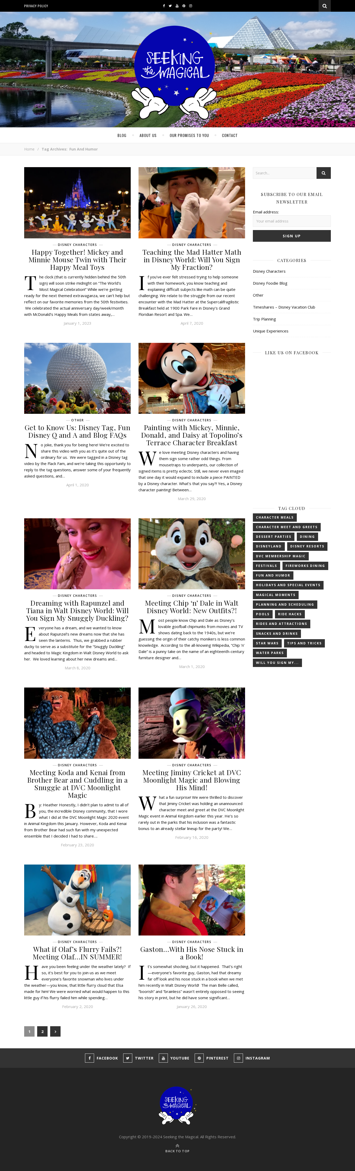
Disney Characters (77, 244)
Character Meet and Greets (287, 527)
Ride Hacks (290, 614)
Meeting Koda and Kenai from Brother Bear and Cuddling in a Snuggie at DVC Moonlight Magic (77, 784)
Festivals (266, 566)
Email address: (266, 211)
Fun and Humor (273, 575)
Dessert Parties (273, 536)
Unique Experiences (270, 330)
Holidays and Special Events (288, 585)
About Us (148, 135)
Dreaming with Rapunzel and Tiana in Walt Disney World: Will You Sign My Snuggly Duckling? (77, 610)
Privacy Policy (36, 6)
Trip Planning (264, 319)
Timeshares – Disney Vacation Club (284, 307)
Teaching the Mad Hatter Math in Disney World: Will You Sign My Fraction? (191, 259)
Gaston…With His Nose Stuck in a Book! (192, 952)
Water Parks (270, 653)
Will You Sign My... (277, 662)
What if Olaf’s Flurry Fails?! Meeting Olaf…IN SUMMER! (77, 952)
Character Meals (275, 517)
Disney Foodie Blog (270, 283)
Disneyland (269, 546)
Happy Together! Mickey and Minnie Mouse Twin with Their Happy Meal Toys (78, 259)
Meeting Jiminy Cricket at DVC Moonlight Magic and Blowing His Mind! (191, 780)
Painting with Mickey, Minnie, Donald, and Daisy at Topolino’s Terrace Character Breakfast (192, 435)
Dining (307, 536)
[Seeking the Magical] (177, 73)
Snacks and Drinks (277, 633)
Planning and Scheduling (285, 604)
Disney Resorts (307, 546)
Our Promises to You (189, 135)
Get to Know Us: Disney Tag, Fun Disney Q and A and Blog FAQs (77, 431)
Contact (230, 135)
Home (29, 149)
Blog (122, 135)
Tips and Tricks (304, 643)
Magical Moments (275, 595)
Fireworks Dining (305, 566)
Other (77, 420)
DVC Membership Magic (281, 556)
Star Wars (267, 643)
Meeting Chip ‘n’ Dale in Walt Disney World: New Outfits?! (192, 606)
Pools (262, 614)
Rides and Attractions (281, 624)
